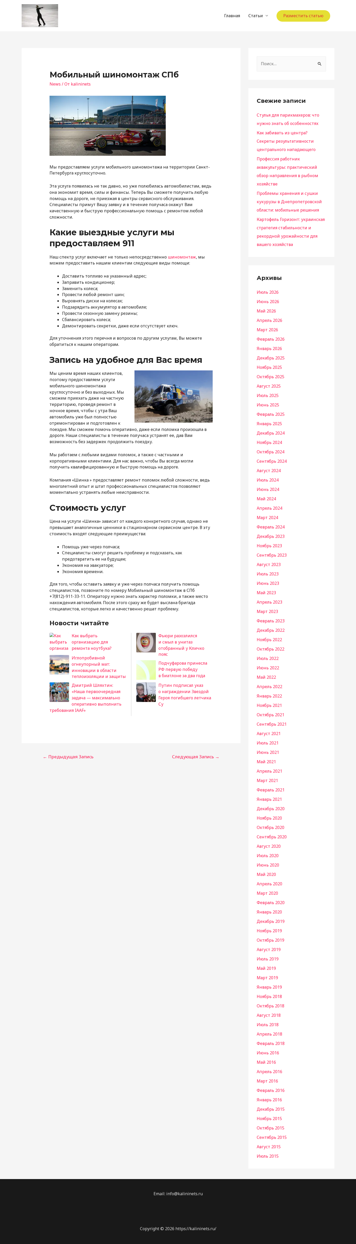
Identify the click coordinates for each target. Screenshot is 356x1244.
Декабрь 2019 (271, 921)
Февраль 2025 (271, 414)
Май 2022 (266, 677)
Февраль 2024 (271, 527)
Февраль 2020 (271, 902)
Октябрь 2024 (270, 452)
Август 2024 (269, 470)
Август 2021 (269, 733)
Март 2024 (267, 517)
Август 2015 (269, 1147)
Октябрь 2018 (270, 1006)
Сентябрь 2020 (272, 837)
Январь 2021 (269, 799)
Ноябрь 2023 (269, 546)
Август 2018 (269, 1015)
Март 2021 (267, 780)
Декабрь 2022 (271, 630)
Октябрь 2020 (270, 827)
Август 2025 (269, 386)
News (55, 84)
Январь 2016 (269, 1100)
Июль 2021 (268, 743)
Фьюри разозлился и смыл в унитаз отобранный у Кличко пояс (181, 645)
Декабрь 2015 (271, 1109)
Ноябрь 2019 (269, 931)
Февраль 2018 (271, 1043)
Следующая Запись (195, 757)
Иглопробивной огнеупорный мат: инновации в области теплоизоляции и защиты (99, 667)
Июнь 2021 (268, 752)
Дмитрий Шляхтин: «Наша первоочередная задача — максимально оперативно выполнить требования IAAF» (85, 697)
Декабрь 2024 (271, 433)
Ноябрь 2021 (269, 705)
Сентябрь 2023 (272, 555)
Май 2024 (266, 499)
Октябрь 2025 (270, 377)
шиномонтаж (182, 257)
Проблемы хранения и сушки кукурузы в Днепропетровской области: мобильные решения (289, 201)
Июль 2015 (268, 1156)
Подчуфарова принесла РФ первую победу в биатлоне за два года (182, 669)
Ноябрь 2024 (269, 442)
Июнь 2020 (268, 865)
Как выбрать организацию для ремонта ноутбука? (92, 642)
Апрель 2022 (269, 686)
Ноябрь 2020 (269, 818)
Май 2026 (266, 311)
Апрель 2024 (269, 508)
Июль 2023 (268, 574)
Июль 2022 (268, 658)
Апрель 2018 (269, 1034)
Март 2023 (267, 611)
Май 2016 (266, 1062)
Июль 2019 (268, 959)
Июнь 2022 (268, 668)
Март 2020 (267, 893)
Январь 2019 (269, 987)
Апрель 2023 (269, 602)
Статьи (255, 16)
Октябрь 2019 (270, 940)
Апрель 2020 (269, 884)
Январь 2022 (269, 696)
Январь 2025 (269, 423)
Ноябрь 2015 (269, 1118)
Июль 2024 (268, 480)
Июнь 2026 (268, 301)
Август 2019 (269, 949)
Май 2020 (266, 874)
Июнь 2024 (268, 489)
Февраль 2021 (271, 790)
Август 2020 (269, 846)
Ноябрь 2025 (269, 367)
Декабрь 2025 (271, 358)
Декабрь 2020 (271, 809)
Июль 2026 (268, 292)
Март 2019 (267, 978)
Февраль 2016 (271, 1090)
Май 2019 (266, 968)
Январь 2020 (269, 912)
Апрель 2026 (269, 320)
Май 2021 (266, 762)
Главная (232, 16)
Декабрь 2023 (271, 536)
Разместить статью (303, 16)
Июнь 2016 (268, 1053)
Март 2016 (267, 1081)
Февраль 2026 (271, 339)
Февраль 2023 (271, 621)
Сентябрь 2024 (272, 461)
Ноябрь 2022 (269, 639)
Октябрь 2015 (270, 1128)
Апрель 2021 (269, 771)
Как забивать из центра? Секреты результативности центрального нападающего (286, 141)
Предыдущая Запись (68, 757)
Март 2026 (267, 330)
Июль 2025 (268, 395)
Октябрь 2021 (270, 715)
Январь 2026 (269, 348)
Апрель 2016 (269, 1071)
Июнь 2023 (268, 583)
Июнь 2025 (268, 405)
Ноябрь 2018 (269, 996)
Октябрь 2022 (270, 649)
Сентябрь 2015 (272, 1137)
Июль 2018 (268, 1024)
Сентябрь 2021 (272, 724)
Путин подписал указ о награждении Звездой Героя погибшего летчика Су (184, 694)
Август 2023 (269, 564)
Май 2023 (266, 593)
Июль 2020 (268, 855)
